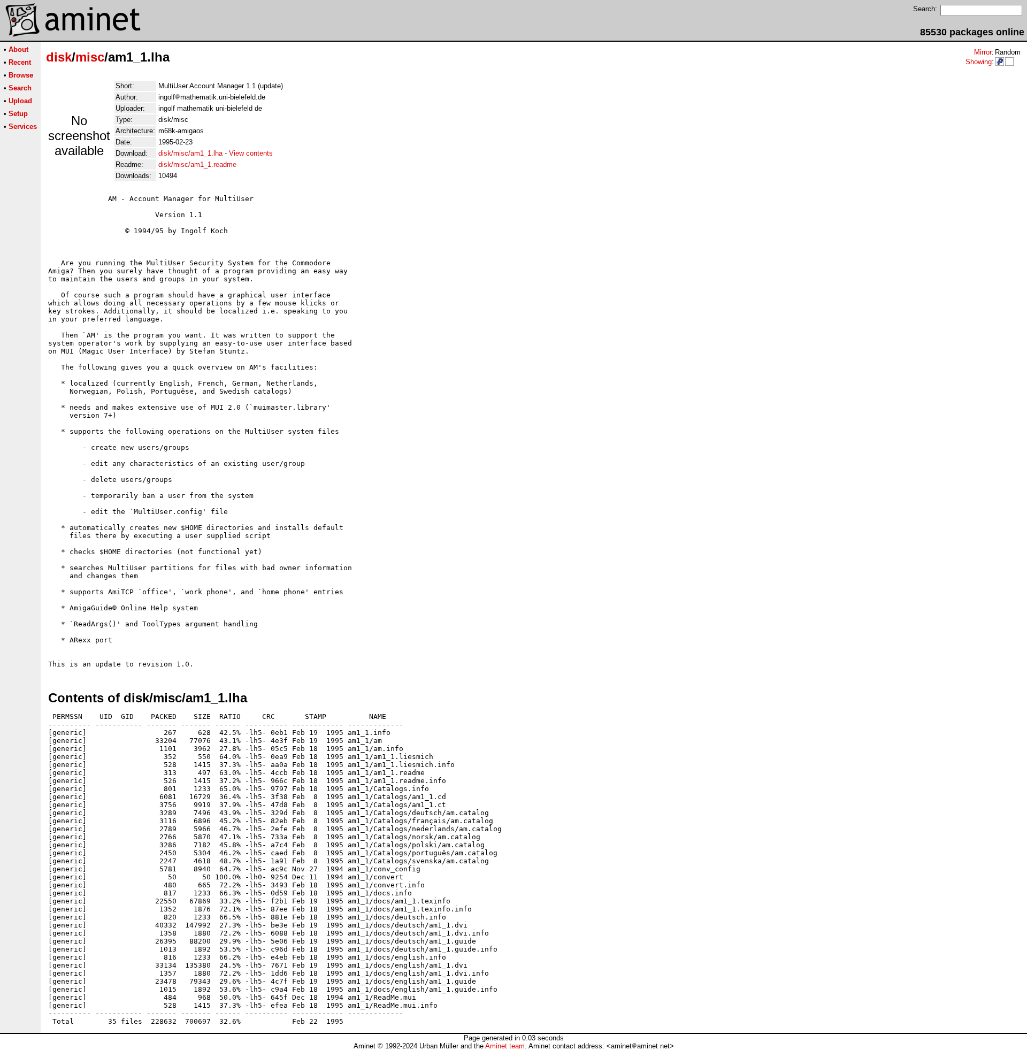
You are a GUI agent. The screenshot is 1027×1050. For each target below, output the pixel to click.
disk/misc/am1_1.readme (197, 164)
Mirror (983, 52)
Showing (978, 62)
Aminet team (505, 1046)
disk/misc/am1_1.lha (190, 153)
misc (89, 57)
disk (59, 57)
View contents (251, 153)
